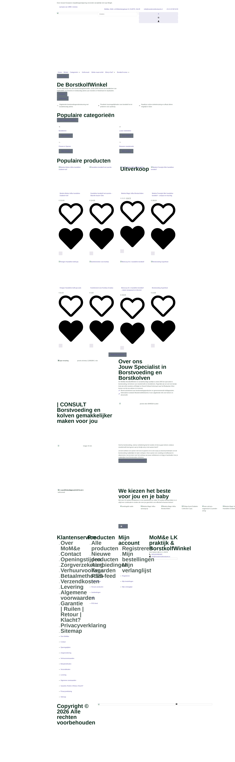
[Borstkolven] (59, 127)
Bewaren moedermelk (126, 146)
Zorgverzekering (82, 565)
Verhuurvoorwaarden (67, 658)
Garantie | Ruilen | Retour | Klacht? (72, 611)
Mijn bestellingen (138, 556)
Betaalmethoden (82, 576)
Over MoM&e (70, 545)
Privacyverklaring (83, 625)
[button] (75, 72)
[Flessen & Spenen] (59, 142)
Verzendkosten (80, 581)
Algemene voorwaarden (78, 595)
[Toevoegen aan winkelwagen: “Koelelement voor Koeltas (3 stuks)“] (91, 345)
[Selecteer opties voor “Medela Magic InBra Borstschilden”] (122, 251)
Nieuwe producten (104, 556)
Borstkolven (62, 131)
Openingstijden (81, 559)
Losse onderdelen (125, 131)
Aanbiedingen (109, 565)
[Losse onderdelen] (120, 127)
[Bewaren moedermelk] (120, 142)
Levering (72, 587)
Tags (97, 570)
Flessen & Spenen (65, 146)
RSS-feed (103, 576)
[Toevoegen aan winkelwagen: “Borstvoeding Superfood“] (153, 345)
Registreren (137, 548)
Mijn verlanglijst (136, 567)
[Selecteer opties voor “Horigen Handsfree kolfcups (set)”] (60, 345)
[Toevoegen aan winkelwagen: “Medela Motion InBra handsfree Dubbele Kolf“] (60, 253)
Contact (71, 554)
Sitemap (71, 631)
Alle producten (104, 545)
